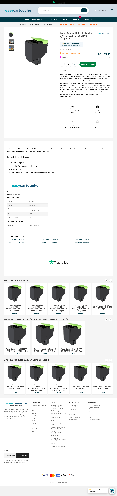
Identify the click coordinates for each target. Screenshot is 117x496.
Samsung (35, 428)
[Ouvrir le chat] (112, 491)
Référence (10, 192)
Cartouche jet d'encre (39, 405)
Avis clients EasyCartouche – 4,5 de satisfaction (58, 439)
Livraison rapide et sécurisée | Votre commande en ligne (57, 407)
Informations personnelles (73, 406)
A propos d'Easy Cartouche (56, 423)
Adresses (72, 414)
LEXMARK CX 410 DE (16, 239)
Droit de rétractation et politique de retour (58, 427)
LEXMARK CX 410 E (82, 239)
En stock (10, 194)
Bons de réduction (75, 417)
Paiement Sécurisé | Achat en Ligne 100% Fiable (57, 419)
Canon (34, 413)
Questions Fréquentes (58, 446)
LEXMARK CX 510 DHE (50, 242)
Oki (33, 431)
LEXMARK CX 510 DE (16, 242)
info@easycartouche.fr (95, 417)
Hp (33, 410)
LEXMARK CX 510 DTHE (84, 242)
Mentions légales (56, 411)
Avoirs (71, 412)
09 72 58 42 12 (95, 419)
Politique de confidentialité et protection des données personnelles (58, 433)
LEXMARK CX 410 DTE (50, 239)
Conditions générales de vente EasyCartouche (58, 414)
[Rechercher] (84, 10)
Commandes (73, 409)
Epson (34, 415)
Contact (53, 443)
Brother (34, 408)
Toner (34, 418)
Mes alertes (73, 419)
